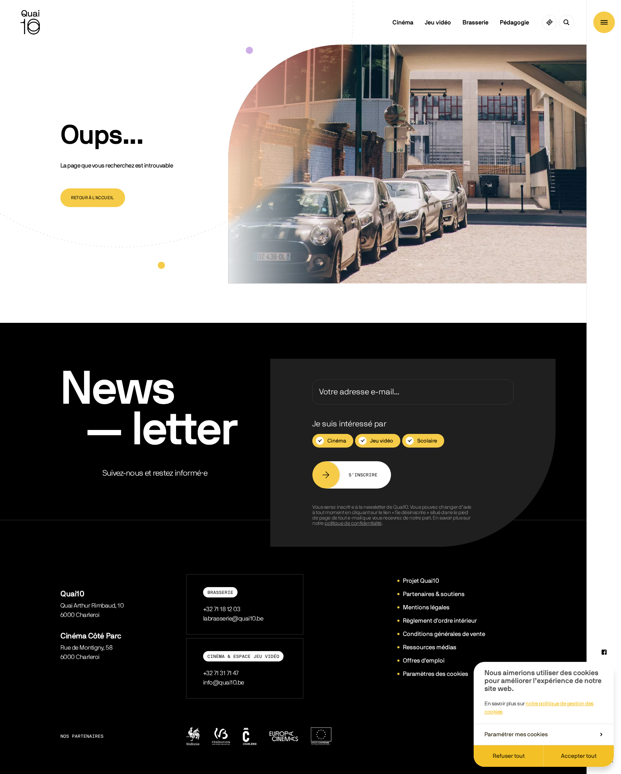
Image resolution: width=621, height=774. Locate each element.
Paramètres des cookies (435, 674)
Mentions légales (426, 607)
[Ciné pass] (549, 22)
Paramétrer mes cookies (516, 734)
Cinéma (402, 22)
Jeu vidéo (438, 22)
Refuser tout (509, 756)
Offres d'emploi (424, 661)
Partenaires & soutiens (434, 594)
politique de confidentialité (353, 523)
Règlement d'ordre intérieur (440, 621)
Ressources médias (429, 647)
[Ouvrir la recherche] (566, 22)
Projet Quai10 (421, 581)
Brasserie (475, 22)
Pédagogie (514, 22)
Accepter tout (579, 756)
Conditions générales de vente (444, 634)
